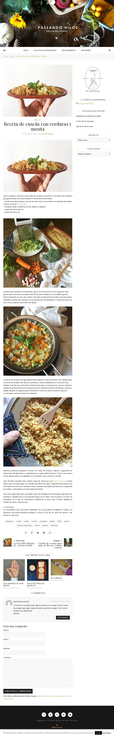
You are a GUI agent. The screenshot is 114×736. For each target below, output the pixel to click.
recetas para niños (24, 525)
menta (52, 521)
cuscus (34, 521)
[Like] (26, 532)
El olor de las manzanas (85, 121)
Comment (7, 657)
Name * (6, 630)
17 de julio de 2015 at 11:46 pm (60, 601)
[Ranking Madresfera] (93, 103)
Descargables (69, 50)
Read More (106, 733)
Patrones (86, 50)
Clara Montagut (47, 134)
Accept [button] (98, 733)
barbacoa (9, 521)
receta (66, 521)
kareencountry (21, 601)
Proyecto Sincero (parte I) (36, 584)
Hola (25, 50)
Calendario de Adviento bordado (88, 116)
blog (12, 56)
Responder (63, 618)
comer (26, 521)
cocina (18, 521)
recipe (37, 525)
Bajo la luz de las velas (84, 126)
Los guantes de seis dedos (13, 584)
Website (6, 648)
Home (5, 56)
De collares (56, 577)
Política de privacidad (45, 50)
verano (45, 525)
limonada (43, 521)
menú (59, 521)
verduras (54, 525)
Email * (6, 639)
